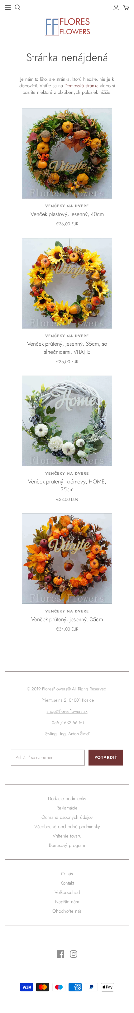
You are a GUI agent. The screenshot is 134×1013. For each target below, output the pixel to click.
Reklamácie (67, 807)
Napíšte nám (67, 901)
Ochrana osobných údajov (67, 817)
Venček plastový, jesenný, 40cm (67, 214)
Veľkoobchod (67, 892)
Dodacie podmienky (67, 798)
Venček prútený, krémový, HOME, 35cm (67, 485)
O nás (67, 873)
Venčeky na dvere (67, 206)
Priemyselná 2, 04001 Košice (67, 700)
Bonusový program (67, 845)
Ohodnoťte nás (67, 911)
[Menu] (8, 7)
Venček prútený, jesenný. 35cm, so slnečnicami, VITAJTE (67, 348)
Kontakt (67, 883)
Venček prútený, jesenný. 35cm (67, 619)
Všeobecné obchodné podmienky (67, 826)
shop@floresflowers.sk (67, 711)
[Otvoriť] (18, 7)
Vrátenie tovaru (67, 836)
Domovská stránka (81, 85)
